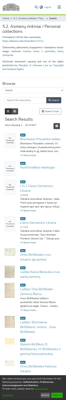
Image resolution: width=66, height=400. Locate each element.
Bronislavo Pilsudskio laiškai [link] (40, 139)
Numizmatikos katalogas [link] (37, 167)
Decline (45, 395)
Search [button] (55, 100)
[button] (36, 7)
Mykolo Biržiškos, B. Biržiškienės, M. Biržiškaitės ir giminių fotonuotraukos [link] (40, 349)
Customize (7, 395)
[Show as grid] (14, 111)
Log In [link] (47, 7)
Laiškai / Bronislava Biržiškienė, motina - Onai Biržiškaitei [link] (38, 327)
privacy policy (41, 388)
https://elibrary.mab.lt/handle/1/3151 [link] (23, 41)
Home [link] (6, 18)
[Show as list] (8, 111)
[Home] (11, 7)
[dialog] (33, 387)
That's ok (57, 395)
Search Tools (51, 111)
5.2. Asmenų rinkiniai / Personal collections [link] (29, 18)
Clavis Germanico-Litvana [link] (38, 223)
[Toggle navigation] (59, 7)
